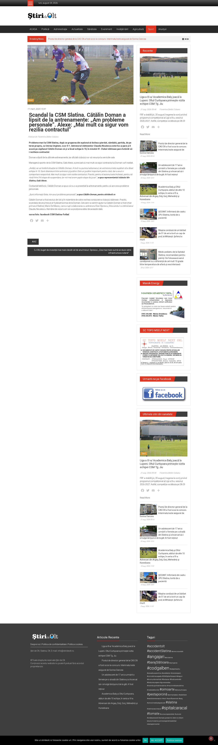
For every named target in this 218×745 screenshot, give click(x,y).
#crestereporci (176, 673)
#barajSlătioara (158, 662)
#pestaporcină (157, 694)
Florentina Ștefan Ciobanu (170, 109)
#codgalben (158, 668)
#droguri (179, 676)
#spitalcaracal (174, 707)
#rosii (164, 699)
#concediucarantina (154, 673)
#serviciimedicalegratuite (156, 703)
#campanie (173, 663)
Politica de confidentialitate (54, 644)
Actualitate (77, 29)
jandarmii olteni (171, 718)
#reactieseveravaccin (154, 699)
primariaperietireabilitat (167, 721)
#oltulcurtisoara (181, 690)
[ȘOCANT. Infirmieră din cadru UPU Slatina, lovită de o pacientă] (148, 214)
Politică (45, 29)
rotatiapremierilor (153, 724)
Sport (151, 29)
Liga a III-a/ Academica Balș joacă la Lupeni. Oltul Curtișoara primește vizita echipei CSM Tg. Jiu (162, 100)
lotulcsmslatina (153, 721)
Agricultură (138, 29)
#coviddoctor (166, 673)
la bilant (180, 718)
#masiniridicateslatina (175, 686)
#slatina (171, 702)
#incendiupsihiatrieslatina (156, 686)
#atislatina (169, 658)
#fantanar (165, 679)
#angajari (155, 656)
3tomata (161, 718)
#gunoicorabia (165, 683)
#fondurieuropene (153, 683)
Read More (145, 134)
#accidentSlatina (159, 651)
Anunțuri (162, 29)
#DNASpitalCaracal (169, 676)
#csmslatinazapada (154, 676)
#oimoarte (167, 689)
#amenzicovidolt (177, 651)
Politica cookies (75, 644)
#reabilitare (183, 695)
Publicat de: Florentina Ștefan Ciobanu (43, 137)
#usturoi (178, 714)
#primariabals (173, 695)
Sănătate (92, 29)
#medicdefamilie (153, 690)
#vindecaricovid (152, 718)
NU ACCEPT (157, 740)
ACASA (33, 29)
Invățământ (122, 29)
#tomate (153, 713)
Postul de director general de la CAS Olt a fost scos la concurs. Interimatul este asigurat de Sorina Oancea (97, 39)
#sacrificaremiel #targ (175, 699)
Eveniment (106, 29)
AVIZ (34, 241)
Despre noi (35, 644)
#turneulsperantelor (167, 714)
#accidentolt (156, 646)
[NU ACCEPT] (214, 740)
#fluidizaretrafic (175, 679)
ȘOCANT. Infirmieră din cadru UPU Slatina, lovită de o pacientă (171, 214)
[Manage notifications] (211, 738)
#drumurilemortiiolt (154, 679)
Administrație (60, 29)
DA (145, 740)
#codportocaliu (175, 669)
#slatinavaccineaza (154, 709)
